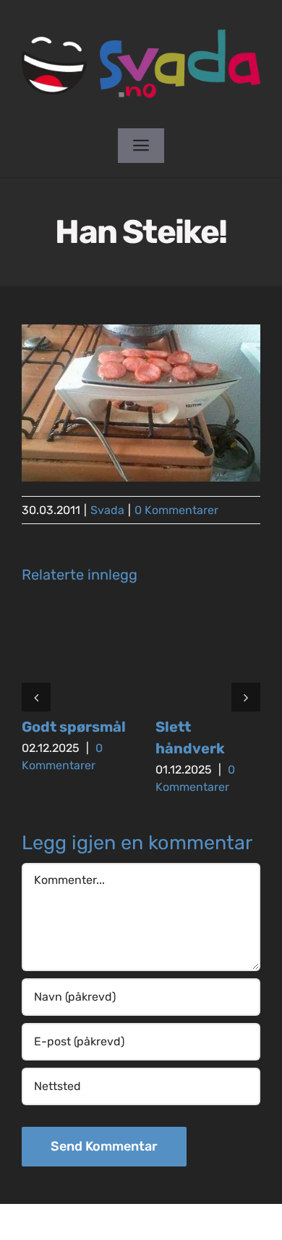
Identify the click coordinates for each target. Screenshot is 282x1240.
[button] (36, 697)
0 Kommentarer (176, 510)
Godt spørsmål (74, 726)
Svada (107, 510)
